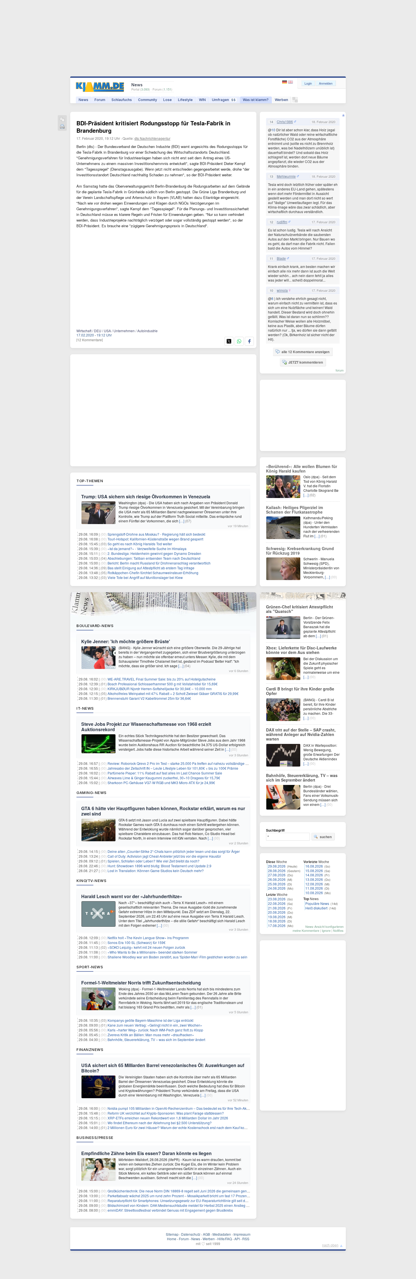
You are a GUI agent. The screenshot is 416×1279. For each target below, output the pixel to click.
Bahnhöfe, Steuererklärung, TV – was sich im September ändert (156, 1039)
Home (171, 1238)
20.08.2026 (277, 912)
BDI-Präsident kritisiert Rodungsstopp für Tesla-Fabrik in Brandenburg (153, 126)
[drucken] (62, 126)
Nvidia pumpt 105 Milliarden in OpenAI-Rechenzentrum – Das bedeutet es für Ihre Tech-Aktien (180, 1108)
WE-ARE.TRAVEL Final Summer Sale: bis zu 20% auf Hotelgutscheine (162, 679)
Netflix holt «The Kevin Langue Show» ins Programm (148, 937)
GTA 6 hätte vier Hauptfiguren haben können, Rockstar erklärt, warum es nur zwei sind (163, 811)
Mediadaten (222, 1234)
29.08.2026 (277, 866)
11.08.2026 (314, 888)
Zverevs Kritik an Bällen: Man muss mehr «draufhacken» (151, 1034)
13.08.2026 (314, 879)
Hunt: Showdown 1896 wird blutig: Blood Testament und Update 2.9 (159, 865)
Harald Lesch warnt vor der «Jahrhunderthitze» (131, 896)
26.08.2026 (277, 879)
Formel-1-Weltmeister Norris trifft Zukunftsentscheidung (141, 982)
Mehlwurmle (286, 176)
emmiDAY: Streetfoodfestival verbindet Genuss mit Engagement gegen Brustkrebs (170, 1210)
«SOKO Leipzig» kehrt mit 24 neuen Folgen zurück (146, 947)
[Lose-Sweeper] (295, 101)
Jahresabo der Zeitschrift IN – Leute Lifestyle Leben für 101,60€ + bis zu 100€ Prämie (173, 768)
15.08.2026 (314, 870)
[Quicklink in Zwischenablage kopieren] (62, 119)
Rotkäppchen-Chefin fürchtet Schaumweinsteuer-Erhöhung (153, 572)
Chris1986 (285, 121)
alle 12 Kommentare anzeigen (305, 351)
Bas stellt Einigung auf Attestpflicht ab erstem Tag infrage (151, 567)
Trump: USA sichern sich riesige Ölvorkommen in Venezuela (145, 496)
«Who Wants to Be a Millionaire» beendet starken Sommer (152, 952)
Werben (281, 100)
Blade (281, 258)
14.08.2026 (314, 874)
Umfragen (224, 100)
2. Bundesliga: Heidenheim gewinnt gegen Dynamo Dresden (154, 553)
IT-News (85, 708)
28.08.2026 (277, 870)
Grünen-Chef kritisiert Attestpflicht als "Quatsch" (299, 609)
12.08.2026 (314, 883)
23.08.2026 (277, 898)
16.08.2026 (314, 866)
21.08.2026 (277, 907)
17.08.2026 (277, 925)
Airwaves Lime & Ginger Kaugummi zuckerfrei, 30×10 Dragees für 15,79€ (164, 777)
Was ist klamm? (256, 100)
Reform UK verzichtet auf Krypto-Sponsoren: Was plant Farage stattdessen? (166, 1113)
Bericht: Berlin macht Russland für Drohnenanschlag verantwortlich (159, 563)
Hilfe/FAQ (224, 1238)
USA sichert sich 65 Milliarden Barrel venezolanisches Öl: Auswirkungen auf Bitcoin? (162, 1068)
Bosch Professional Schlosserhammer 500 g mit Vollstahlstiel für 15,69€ (163, 683)
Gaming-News (91, 792)
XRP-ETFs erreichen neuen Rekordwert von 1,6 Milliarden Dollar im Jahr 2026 (168, 1117)
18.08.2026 (277, 921)
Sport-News (89, 967)
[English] (290, 82)
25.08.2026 (277, 883)
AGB (206, 1234)
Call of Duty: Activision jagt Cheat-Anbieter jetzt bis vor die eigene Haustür (164, 856)
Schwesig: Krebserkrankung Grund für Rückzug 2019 (300, 551)
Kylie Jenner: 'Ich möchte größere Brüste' (125, 641)
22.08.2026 (277, 903)
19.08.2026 (277, 916)
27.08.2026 (277, 874)
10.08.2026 (314, 892)
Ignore (326, 930)
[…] (181, 520)
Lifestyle (185, 100)
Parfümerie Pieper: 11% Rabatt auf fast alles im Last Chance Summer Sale (165, 773)
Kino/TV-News (91, 880)
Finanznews (89, 1049)
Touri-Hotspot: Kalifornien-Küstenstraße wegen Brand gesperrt (155, 539)
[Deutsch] (285, 82)
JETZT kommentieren (305, 362)
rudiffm (282, 222)
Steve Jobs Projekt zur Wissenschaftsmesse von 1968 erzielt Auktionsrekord (146, 727)
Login (308, 83)
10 (273, 129)
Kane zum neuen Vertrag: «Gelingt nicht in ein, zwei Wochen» (155, 1025)
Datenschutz (190, 1234)
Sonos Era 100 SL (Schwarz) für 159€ (137, 942)
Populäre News (317, 903)
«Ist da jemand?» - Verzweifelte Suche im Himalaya (147, 548)
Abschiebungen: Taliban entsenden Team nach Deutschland (154, 558)
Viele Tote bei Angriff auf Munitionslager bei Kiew (145, 577)
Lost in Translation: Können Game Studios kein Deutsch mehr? (156, 870)
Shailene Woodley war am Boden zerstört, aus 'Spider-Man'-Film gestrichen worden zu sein (177, 956)
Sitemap (172, 1234)
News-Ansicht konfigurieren (324, 926)
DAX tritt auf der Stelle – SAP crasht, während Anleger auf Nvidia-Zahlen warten (301, 734)
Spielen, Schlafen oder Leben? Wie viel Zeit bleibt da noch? (154, 861)
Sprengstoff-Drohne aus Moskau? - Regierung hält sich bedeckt (156, 534)
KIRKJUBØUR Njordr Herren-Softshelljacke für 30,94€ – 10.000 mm (160, 688)
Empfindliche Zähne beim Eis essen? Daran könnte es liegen (146, 1153)
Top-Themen (89, 480)
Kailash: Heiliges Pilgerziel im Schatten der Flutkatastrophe (294, 510)
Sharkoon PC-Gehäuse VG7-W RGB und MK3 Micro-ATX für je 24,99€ (161, 782)
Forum (100, 100)
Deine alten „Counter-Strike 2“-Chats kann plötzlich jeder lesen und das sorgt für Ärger (174, 851)
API (237, 1238)
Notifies (338, 930)
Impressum (241, 1234)
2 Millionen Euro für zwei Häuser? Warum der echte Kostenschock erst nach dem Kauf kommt (179, 1127)
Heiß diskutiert (316, 907)
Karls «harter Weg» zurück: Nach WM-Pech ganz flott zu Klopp (155, 1029)
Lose (167, 100)
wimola (282, 290)
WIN (202, 100)
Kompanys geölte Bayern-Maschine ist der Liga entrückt (150, 1020)
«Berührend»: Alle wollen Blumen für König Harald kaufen (301, 468)
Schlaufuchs (121, 100)
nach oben (330, 1244)
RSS (245, 1238)
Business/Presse (94, 1137)
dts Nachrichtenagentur (152, 138)
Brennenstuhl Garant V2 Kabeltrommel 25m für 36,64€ (149, 698)
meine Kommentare (306, 930)
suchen (326, 836)
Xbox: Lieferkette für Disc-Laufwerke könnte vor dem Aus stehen (301, 650)
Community (147, 100)
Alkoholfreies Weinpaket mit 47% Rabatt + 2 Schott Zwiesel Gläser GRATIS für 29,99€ (173, 693)
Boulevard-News (94, 625)
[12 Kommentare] (89, 339)
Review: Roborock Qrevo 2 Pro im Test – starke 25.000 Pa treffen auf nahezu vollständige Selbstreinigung (189, 763)
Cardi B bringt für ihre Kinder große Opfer (300, 691)
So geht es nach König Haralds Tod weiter (140, 543)
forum (340, 370)
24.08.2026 (277, 888)
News (83, 100)
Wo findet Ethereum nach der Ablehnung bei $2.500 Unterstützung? (160, 1122)
